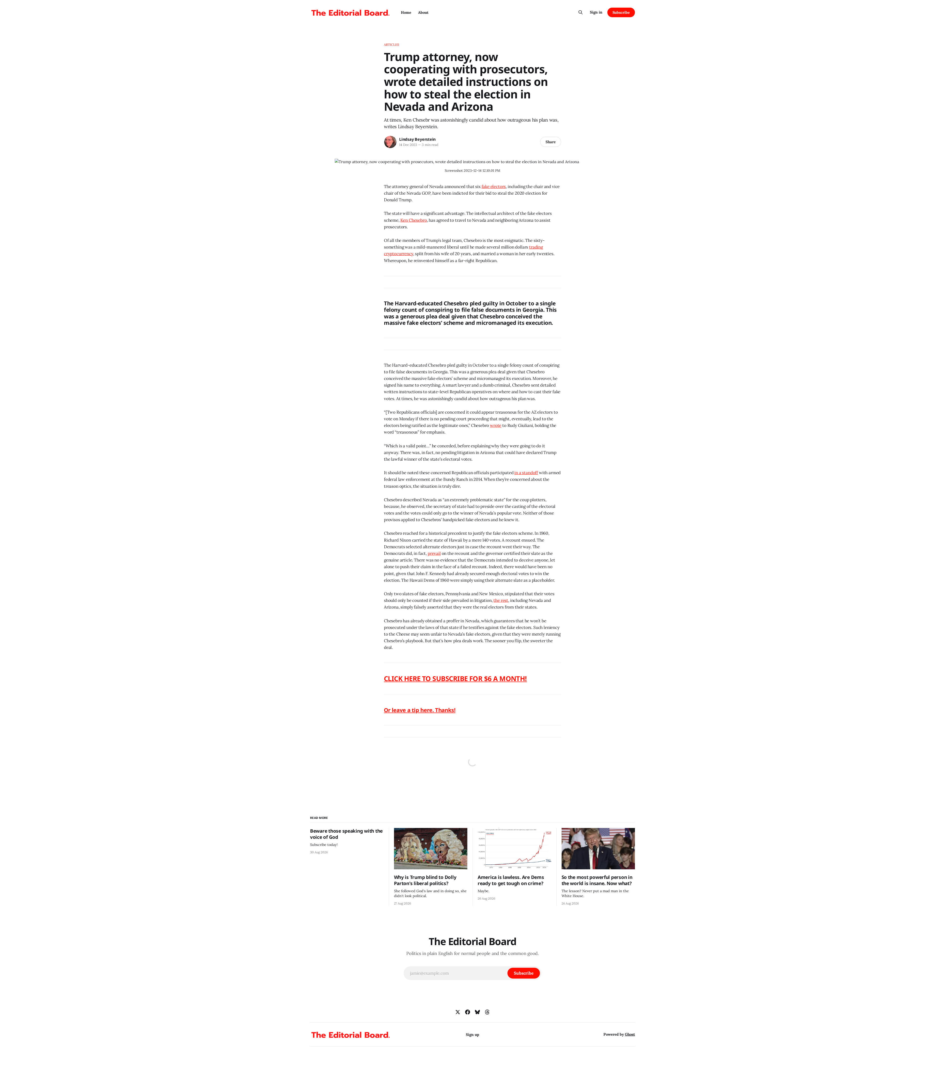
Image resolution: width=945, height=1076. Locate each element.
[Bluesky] (477, 1012)
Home (406, 12)
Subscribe (621, 12)
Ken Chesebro (413, 220)
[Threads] (487, 1012)
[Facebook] (467, 1012)
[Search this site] (580, 12)
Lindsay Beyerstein (417, 139)
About (423, 12)
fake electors (494, 186)
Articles (391, 45)
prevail (434, 553)
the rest (500, 600)
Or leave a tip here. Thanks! (419, 710)
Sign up (472, 1034)
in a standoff (526, 472)
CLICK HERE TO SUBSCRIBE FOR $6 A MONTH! (455, 678)
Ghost (630, 1034)
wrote (495, 425)
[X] (457, 1012)
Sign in (596, 12)
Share (551, 142)
